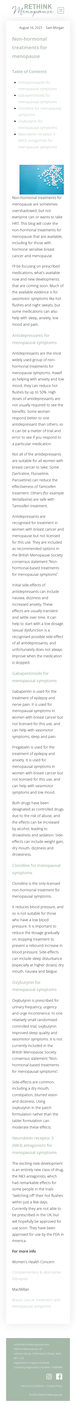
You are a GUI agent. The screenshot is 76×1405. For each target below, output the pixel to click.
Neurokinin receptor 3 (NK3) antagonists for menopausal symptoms (37, 140)
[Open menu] (61, 10)
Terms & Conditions (32, 1386)
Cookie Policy (54, 1386)
